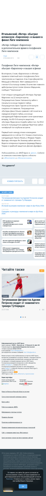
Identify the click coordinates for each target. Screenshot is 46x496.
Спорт (5, 56)
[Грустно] (34, 171)
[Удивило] (26, 171)
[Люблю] (19, 171)
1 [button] (20, 317)
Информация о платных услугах (12, 412)
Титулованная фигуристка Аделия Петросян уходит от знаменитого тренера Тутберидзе (21, 303)
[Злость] (41, 171)
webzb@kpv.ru (9, 365)
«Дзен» (15, 374)
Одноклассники (29, 374)
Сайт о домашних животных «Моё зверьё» (15, 433)
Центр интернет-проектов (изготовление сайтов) (17, 438)
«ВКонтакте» (9, 158)
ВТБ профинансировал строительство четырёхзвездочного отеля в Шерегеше (13, 223)
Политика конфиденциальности (12, 422)
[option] (23, 294)
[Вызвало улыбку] (12, 171)
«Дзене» (33, 153)
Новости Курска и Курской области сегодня (15, 391)
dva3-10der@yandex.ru (17, 350)
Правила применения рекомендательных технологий (18, 427)
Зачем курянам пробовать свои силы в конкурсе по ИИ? (14, 241)
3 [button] (25, 317)
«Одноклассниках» (24, 158)
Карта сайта (5, 402)
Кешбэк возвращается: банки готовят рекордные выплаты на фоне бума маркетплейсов (13, 233)
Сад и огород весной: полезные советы (14, 397)
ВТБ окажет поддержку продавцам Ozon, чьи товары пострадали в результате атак (13, 249)
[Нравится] (4, 171)
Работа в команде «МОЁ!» (10, 407)
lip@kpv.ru (8, 368)
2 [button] (23, 317)
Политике (9, 479)
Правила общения (7, 417)
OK (23, 486)
